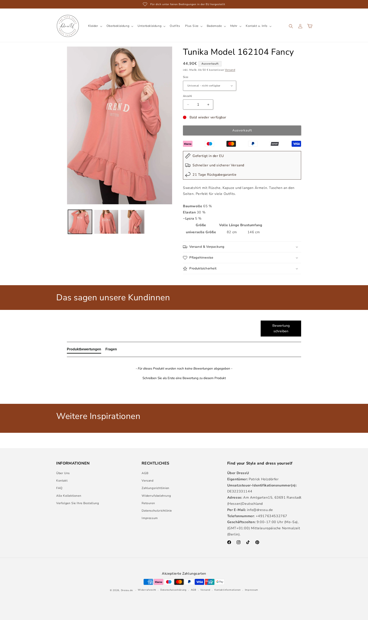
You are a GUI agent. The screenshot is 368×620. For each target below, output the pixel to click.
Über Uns (63, 473)
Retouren (148, 503)
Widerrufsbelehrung (156, 496)
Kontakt (62, 481)
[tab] (84, 350)
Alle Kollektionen (68, 496)
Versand (230, 70)
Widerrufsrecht (147, 589)
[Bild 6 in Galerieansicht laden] (133, 222)
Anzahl (187, 96)
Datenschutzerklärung (173, 589)
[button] (95, 26)
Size (185, 77)
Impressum (150, 518)
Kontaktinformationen (227, 589)
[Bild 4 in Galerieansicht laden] (80, 222)
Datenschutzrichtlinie (157, 511)
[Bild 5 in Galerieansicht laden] (106, 222)
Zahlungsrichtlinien (155, 488)
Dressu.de (127, 590)
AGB (145, 473)
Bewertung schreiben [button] (281, 328)
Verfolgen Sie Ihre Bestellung (77, 503)
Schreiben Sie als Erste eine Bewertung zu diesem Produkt (184, 378)
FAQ (59, 488)
